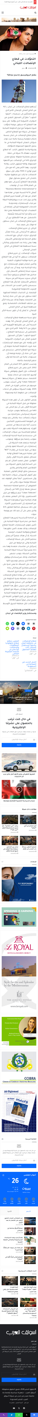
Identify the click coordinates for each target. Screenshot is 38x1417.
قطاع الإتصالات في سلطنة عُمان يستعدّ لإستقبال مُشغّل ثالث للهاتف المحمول (28, 645)
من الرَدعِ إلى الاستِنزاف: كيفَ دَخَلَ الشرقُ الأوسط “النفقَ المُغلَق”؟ (10, 1311)
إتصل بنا (12, 1403)
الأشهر (28, 1211)
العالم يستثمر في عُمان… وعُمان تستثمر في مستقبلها (20, 697)
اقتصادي (28, 690)
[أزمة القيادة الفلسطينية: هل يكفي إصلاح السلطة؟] (10, 1280)
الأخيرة (9, 1211)
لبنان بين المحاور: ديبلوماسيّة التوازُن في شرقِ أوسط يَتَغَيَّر (10, 849)
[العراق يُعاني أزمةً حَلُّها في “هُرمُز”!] (30, 1260)
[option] (19, 692)
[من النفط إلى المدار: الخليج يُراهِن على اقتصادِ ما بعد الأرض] (30, 1221)
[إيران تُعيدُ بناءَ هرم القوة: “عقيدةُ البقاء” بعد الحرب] (28, 1280)
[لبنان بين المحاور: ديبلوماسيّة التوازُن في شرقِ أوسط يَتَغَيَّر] (10, 840)
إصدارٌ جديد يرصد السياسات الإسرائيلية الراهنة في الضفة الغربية (13, 1240)
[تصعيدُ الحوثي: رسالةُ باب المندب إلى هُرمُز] (28, 840)
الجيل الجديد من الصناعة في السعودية (29, 664)
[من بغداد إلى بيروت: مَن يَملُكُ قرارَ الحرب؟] (30, 1251)
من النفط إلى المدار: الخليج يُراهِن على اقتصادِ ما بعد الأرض (14, 1220)
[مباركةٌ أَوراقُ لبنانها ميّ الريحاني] (30, 1231)
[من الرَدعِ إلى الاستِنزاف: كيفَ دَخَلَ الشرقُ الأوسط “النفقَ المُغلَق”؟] (10, 1302)
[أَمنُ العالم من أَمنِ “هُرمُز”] (28, 819)
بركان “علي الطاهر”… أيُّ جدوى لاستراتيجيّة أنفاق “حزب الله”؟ (10, 828)
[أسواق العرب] (28, 7)
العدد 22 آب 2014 (23, 54)
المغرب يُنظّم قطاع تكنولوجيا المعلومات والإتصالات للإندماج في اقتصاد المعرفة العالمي (12, 647)
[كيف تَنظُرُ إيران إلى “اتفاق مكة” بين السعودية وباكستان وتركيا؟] (28, 1302)
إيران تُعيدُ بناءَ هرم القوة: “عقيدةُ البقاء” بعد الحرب (29, 1290)
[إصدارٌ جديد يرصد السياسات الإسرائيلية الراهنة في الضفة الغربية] (30, 1241)
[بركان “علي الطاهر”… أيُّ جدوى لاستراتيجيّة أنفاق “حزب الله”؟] (10, 819)
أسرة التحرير (19, 1403)
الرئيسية (32, 54)
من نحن (26, 1403)
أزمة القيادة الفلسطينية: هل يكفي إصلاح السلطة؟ (10, 1290)
